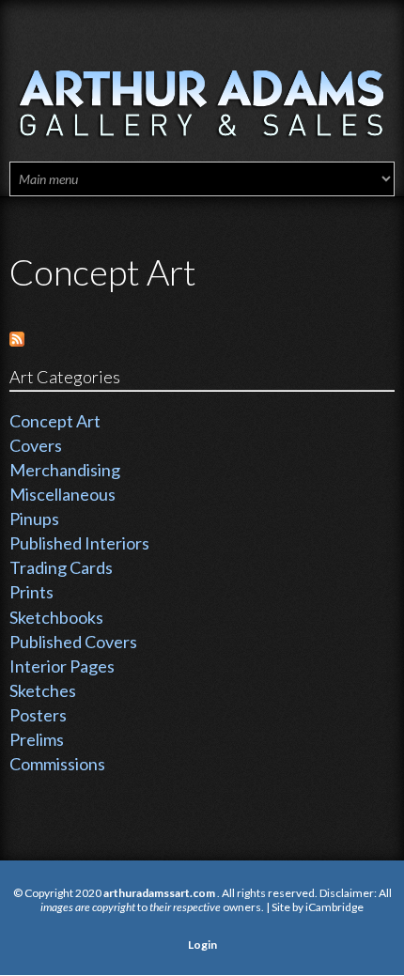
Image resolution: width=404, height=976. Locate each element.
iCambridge (334, 907)
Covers (35, 445)
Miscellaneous (62, 494)
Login (202, 944)
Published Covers (73, 641)
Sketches (42, 690)
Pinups (34, 518)
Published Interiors (79, 543)
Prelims (36, 739)
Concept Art (55, 421)
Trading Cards (61, 567)
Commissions (57, 763)
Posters (38, 715)
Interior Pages (62, 666)
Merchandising (64, 469)
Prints (31, 591)
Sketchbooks (56, 617)
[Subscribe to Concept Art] (16, 337)
